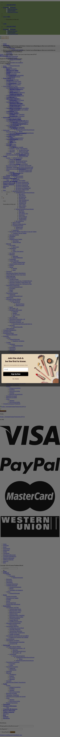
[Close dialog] (56, 356)
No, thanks (16, 379)
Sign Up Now (15, 374)
